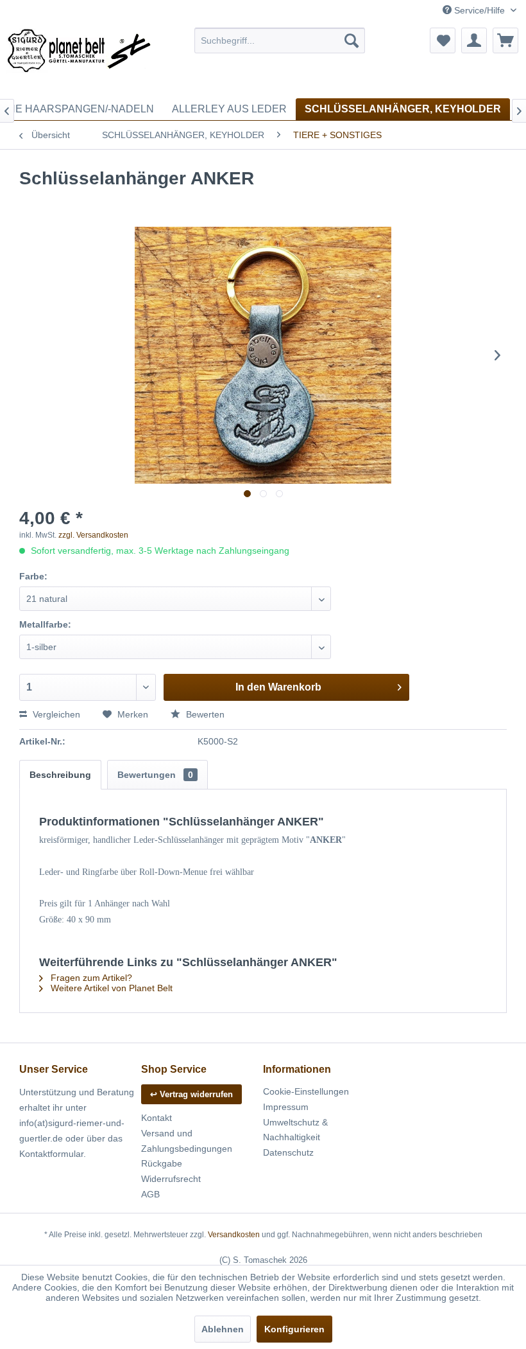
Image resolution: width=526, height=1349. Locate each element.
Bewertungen (155, 775)
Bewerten (204, 714)
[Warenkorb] (505, 40)
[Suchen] (351, 40)
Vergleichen (55, 714)
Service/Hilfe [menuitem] (479, 10)
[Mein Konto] (474, 40)
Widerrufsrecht (171, 1179)
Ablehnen (222, 1329)
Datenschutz (288, 1152)
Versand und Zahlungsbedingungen (186, 1141)
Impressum (286, 1107)
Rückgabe (161, 1163)
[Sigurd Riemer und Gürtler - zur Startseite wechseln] (79, 60)
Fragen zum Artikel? (90, 978)
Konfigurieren (294, 1329)
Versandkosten (234, 1234)
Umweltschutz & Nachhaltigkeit (295, 1130)
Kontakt (156, 1118)
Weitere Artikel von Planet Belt (110, 988)
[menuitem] (280, 40)
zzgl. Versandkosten (93, 535)
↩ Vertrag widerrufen (191, 1094)
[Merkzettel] (442, 40)
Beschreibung (60, 775)
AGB (150, 1194)
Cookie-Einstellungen (306, 1091)
